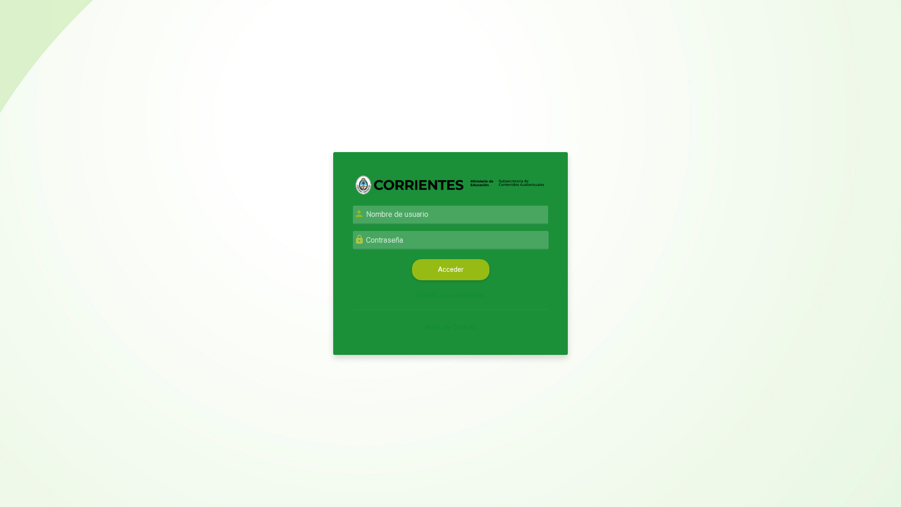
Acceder (451, 269)
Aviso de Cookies (451, 327)
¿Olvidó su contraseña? (450, 295)
